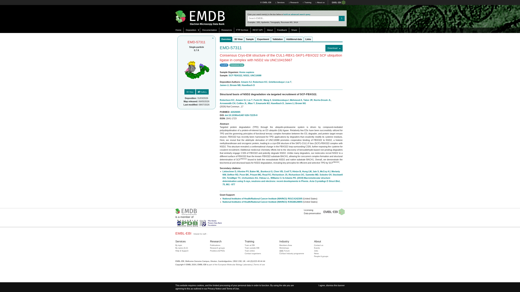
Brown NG (300, 103)
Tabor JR (308, 100)
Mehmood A (296, 100)
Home (178, 30)
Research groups (217, 248)
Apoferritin (265, 22)
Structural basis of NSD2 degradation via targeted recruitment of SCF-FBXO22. (268, 94)
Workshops (284, 248)
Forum (284, 251)
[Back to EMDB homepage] (200, 18)
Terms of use (259, 265)
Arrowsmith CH (227, 103)
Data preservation (312, 213)
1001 (258, 22)
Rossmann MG (287, 22)
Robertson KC (260, 82)
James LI (224, 85)
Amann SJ (246, 82)
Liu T (288, 82)
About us (321, 2)
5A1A (296, 22)
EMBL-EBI (266, 2)
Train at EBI (250, 245)
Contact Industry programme (291, 254)
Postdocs (214, 251)
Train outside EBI (252, 248)
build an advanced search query (296, 14)
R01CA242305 (295, 199)
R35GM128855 (295, 202)
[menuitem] (178, 30)
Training (307, 2)
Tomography (275, 22)
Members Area (285, 245)
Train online (250, 251)
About (270, 30)
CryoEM (224, 65)
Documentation (209, 30)
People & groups (321, 256)
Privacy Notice (215, 289)
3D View (189, 92)
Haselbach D (248, 85)
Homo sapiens (246, 72)
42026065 (235, 112)
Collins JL (242, 103)
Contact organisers (253, 254)
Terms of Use (232, 289)
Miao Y (251, 103)
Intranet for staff (200, 234)
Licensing (308, 210)
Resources (226, 30)
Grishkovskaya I (277, 82)
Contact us (318, 245)
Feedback (282, 30)
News (316, 254)
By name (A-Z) (181, 248)
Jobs (316, 251)
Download (333, 48)
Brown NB (235, 85)
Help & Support (181, 251)
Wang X (267, 100)
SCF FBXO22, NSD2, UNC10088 (245, 75)
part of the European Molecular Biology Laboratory (230, 265)
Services (281, 2)
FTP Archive (242, 30)
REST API (258, 30)
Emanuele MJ (263, 103)
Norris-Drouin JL (322, 100)
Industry (284, 241)
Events (317, 248)
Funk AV (258, 100)
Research (294, 2)
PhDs (222, 251)
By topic (178, 245)
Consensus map (236, 65)
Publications (215, 245)
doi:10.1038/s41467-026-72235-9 (241, 115)
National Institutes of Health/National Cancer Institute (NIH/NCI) (254, 199)
